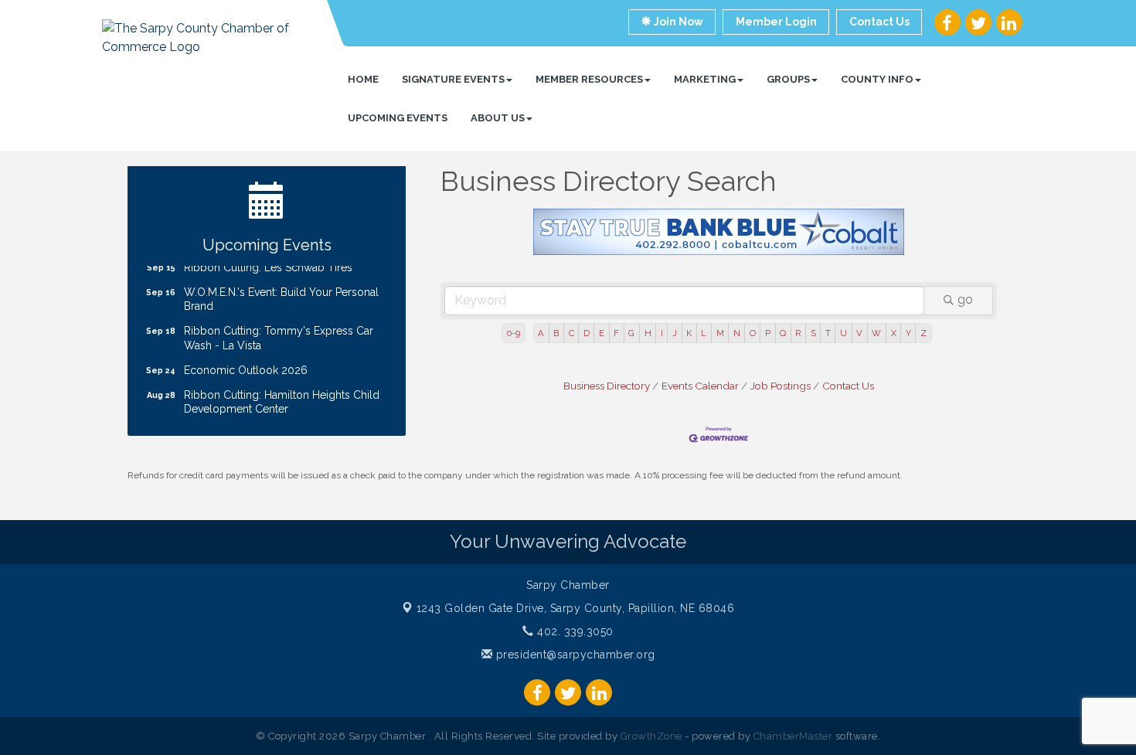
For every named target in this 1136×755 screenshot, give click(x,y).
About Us (498, 118)
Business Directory (606, 385)
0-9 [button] (513, 333)
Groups (788, 79)
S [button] (813, 333)
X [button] (893, 333)
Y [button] (908, 333)
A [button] (541, 333)
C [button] (571, 333)
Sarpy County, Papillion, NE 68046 (576, 608)
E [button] (601, 333)
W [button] (876, 333)
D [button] (586, 333)
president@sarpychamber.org (573, 654)
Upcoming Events (397, 118)
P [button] (767, 333)
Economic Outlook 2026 (246, 364)
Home (363, 79)
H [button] (648, 333)
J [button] (674, 333)
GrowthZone (651, 736)
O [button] (753, 333)
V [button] (859, 333)
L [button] (703, 333)
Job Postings (780, 385)
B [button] (556, 333)
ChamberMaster (793, 736)
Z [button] (923, 333)
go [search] (965, 299)
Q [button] (783, 333)
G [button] (631, 333)
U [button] (843, 333)
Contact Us (848, 385)
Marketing (705, 79)
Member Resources (589, 79)
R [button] (798, 333)
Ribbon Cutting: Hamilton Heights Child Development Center (281, 396)
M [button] (720, 333)
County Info (877, 79)
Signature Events (453, 79)
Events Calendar (700, 385)
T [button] (828, 333)
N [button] (736, 333)
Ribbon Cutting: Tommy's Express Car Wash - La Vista (278, 331)
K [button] (689, 333)
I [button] (662, 333)
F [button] (616, 333)
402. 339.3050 (574, 631)
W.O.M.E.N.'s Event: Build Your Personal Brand (281, 293)
